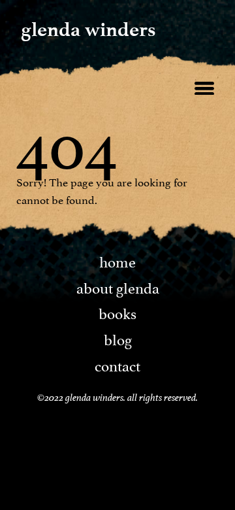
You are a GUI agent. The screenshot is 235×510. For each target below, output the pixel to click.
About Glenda (117, 286)
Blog (118, 338)
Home (117, 260)
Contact (117, 364)
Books (117, 312)
